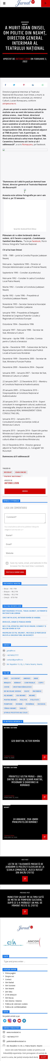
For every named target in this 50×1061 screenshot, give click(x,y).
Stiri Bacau (9, 998)
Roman (19, 704)
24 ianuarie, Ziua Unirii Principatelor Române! (25, 820)
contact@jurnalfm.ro (15, 660)
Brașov (7, 683)
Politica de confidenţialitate (15, 1007)
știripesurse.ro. (9, 103)
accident (15, 678)
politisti (34, 700)
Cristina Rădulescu (22, 687)
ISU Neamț (21, 695)
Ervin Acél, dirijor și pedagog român (17, 622)
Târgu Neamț (10, 708)
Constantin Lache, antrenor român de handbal (22, 618)
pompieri (8, 704)
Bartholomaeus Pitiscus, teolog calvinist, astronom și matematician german (25, 612)
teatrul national (12, 476)
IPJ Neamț (8, 695)
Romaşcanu (27, 144)
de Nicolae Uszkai (12, 691)
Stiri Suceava (10, 985)
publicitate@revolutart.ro (16, 1041)
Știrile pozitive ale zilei (16, 713)
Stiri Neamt (9, 988)
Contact (8, 979)
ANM (36, 678)
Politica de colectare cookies (16, 1004)
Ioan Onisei (20, 472)
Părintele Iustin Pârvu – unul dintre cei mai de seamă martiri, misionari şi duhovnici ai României (25, 780)
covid (6, 687)
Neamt (25, 24)
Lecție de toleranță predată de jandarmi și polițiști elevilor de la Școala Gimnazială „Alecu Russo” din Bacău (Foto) (25, 868)
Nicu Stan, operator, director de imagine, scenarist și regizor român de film (24, 627)
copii (41, 683)
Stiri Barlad (9, 982)
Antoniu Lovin (23, 59)
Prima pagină (10, 973)
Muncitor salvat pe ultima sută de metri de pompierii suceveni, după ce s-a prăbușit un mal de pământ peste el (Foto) (26, 901)
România (30, 704)
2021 (6, 678)
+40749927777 (12, 655)
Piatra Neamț (10, 700)
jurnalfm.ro (11, 650)
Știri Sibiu (8, 992)
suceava (41, 704)
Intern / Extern (10, 728)
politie (23, 700)
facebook (36, 241)
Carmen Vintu (9, 756)
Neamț (32, 695)
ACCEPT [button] (43, 1057)
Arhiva (25, 491)
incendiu (37, 691)
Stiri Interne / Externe (13, 1001)
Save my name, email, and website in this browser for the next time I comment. (28, 563)
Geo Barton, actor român (25, 741)
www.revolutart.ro (14, 1032)
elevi (27, 691)
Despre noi (9, 976)
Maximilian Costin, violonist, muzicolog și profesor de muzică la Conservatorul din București (24, 634)
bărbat (17, 683)
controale (30, 683)
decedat (8, 472)
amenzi (27, 678)
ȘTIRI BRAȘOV (11, 995)
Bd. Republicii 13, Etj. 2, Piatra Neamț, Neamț (24, 664)
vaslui (23, 708)
